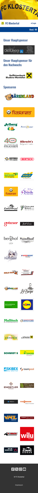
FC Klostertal (12, 23)
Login (34, 23)
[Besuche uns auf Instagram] (20, 470)
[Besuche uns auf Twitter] (16, 470)
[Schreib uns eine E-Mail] (24, 470)
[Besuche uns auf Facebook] (13, 470)
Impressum (19, 485)
